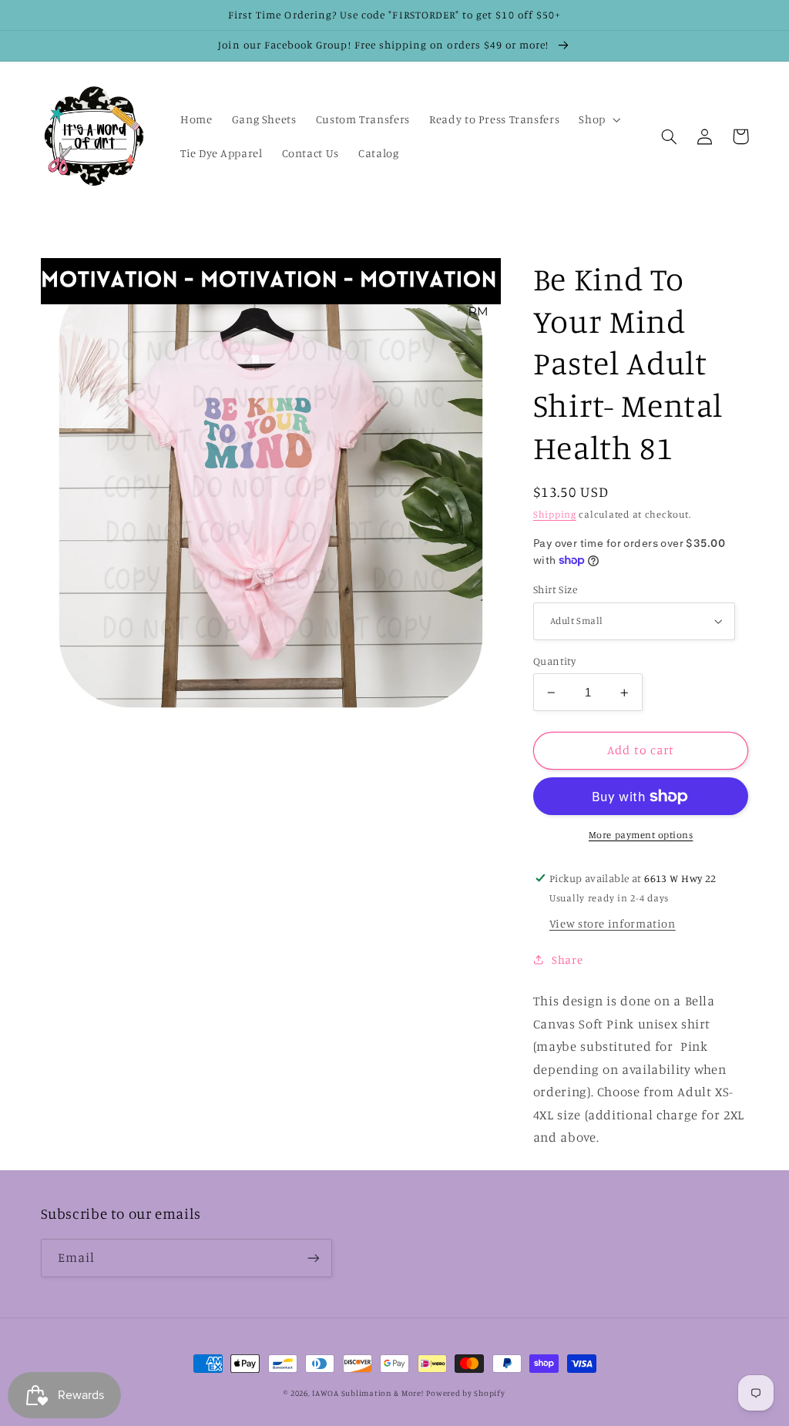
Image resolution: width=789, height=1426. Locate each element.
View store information (612, 923)
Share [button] (567, 959)
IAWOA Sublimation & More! (367, 1392)
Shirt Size (555, 589)
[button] (598, 119)
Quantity (554, 661)
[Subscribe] (313, 1258)
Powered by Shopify (465, 1392)
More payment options (641, 835)
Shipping (554, 514)
